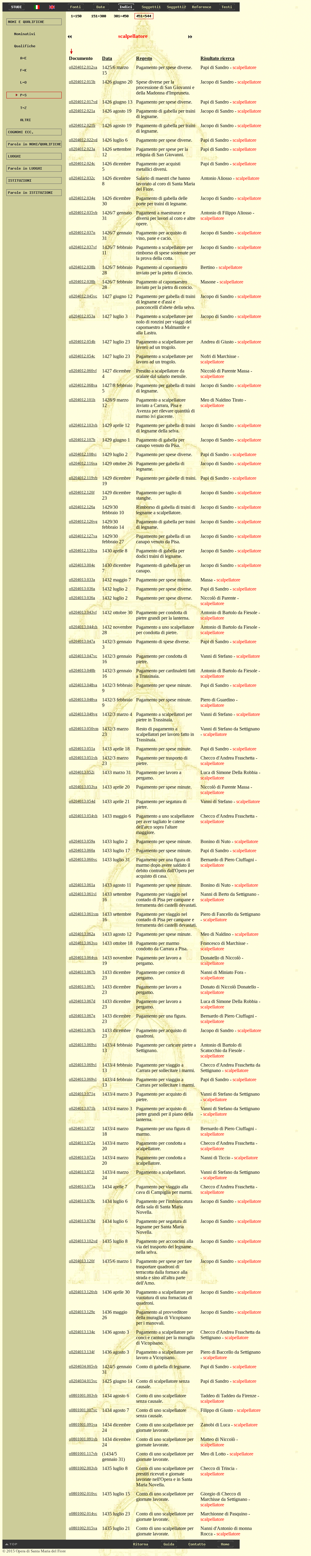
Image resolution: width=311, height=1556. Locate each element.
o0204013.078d (82, 1221)
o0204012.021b (82, 125)
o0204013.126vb (83, 1291)
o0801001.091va (83, 1424)
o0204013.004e (82, 565)
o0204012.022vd (83, 139)
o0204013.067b (82, 972)
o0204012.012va (83, 67)
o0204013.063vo (83, 943)
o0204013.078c (82, 1201)
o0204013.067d (82, 1001)
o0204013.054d (82, 801)
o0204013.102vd (83, 1241)
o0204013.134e (82, 1331)
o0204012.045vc (83, 296)
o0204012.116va (83, 463)
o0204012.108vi (83, 454)
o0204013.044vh (83, 626)
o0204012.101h (82, 399)
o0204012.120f (81, 492)
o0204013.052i (81, 772)
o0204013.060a (82, 850)
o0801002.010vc (83, 1493)
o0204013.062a (82, 934)
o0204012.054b (82, 341)
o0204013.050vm (83, 728)
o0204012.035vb (83, 212)
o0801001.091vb (83, 1439)
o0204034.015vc (83, 1381)
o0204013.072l (81, 1172)
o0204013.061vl (83, 894)
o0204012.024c (82, 163)
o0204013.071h (82, 1108)
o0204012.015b (82, 81)
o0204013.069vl (83, 1064)
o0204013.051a (82, 748)
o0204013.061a (82, 884)
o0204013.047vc (83, 656)
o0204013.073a (82, 1186)
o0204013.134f (81, 1351)
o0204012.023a (82, 149)
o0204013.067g (82, 1015)
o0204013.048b (82, 670)
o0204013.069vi (83, 1044)
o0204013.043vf (83, 612)
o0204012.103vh (83, 425)
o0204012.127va (83, 536)
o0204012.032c (82, 178)
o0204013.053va (83, 786)
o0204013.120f (81, 1261)
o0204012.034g (82, 198)
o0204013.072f (81, 1128)
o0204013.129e (82, 1311)
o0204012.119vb (83, 477)
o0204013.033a (82, 579)
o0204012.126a (82, 507)
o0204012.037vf (83, 247)
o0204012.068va (83, 385)
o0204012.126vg (83, 521)
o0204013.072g (82, 1143)
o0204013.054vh (83, 815)
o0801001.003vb (83, 1395)
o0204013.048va (83, 685)
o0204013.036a (82, 588)
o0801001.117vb (83, 1453)
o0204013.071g (82, 1093)
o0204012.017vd (83, 101)
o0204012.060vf (83, 370)
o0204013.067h (82, 1030)
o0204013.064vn (83, 957)
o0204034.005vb (83, 1366)
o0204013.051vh (83, 757)
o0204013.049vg (83, 714)
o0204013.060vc (83, 859)
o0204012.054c (82, 356)
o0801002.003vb (83, 1468)
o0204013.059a (82, 841)
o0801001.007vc (83, 1410)
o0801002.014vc (83, 1513)
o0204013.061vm (83, 914)
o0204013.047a (82, 641)
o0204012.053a (82, 316)
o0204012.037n (82, 232)
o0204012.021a (82, 110)
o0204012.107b (82, 439)
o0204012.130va (83, 550)
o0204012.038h (82, 267)
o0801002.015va (83, 1528)
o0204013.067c (82, 986)
